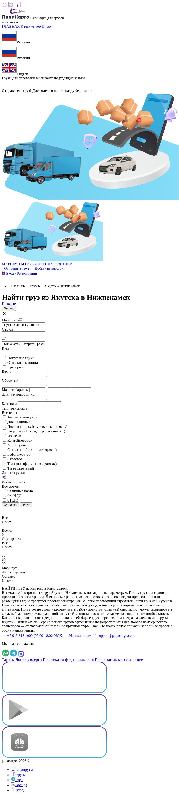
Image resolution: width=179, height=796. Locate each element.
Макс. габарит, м (15, 390)
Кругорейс (15, 367)
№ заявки (10, 404)
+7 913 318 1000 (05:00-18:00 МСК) (35, 636)
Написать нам (80, 636)
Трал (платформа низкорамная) (32, 464)
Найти (26, 505)
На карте (9, 304)
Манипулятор (18, 445)
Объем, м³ (10, 380)
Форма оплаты (13, 482)
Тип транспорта (14, 408)
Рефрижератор (19, 454)
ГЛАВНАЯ (11, 26)
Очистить (10, 505)
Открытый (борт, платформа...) (32, 450)
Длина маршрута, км (18, 394)
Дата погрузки (13, 473)
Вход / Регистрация (21, 273)
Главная (17, 286)
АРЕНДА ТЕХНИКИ (55, 264)
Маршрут (10, 320)
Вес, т (6, 371)
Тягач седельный (20, 468)
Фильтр (9, 308)
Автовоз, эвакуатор (22, 417)
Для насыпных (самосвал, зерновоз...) (37, 426)
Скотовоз (14, 459)
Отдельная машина (22, 363)
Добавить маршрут (50, 268)
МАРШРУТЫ (13, 264)
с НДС (12, 500)
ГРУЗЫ (31, 264)
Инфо (46, 26)
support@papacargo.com (115, 636)
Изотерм (14, 436)
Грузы (34, 286)
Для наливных (19, 422)
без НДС (14, 496)
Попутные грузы (20, 358)
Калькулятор (31, 26)
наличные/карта (20, 491)
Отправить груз (17, 268)
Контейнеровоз (19, 440)
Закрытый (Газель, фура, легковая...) (36, 431)
